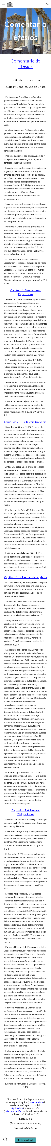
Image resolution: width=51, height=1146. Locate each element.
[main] (25, 30)
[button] (3, 4)
